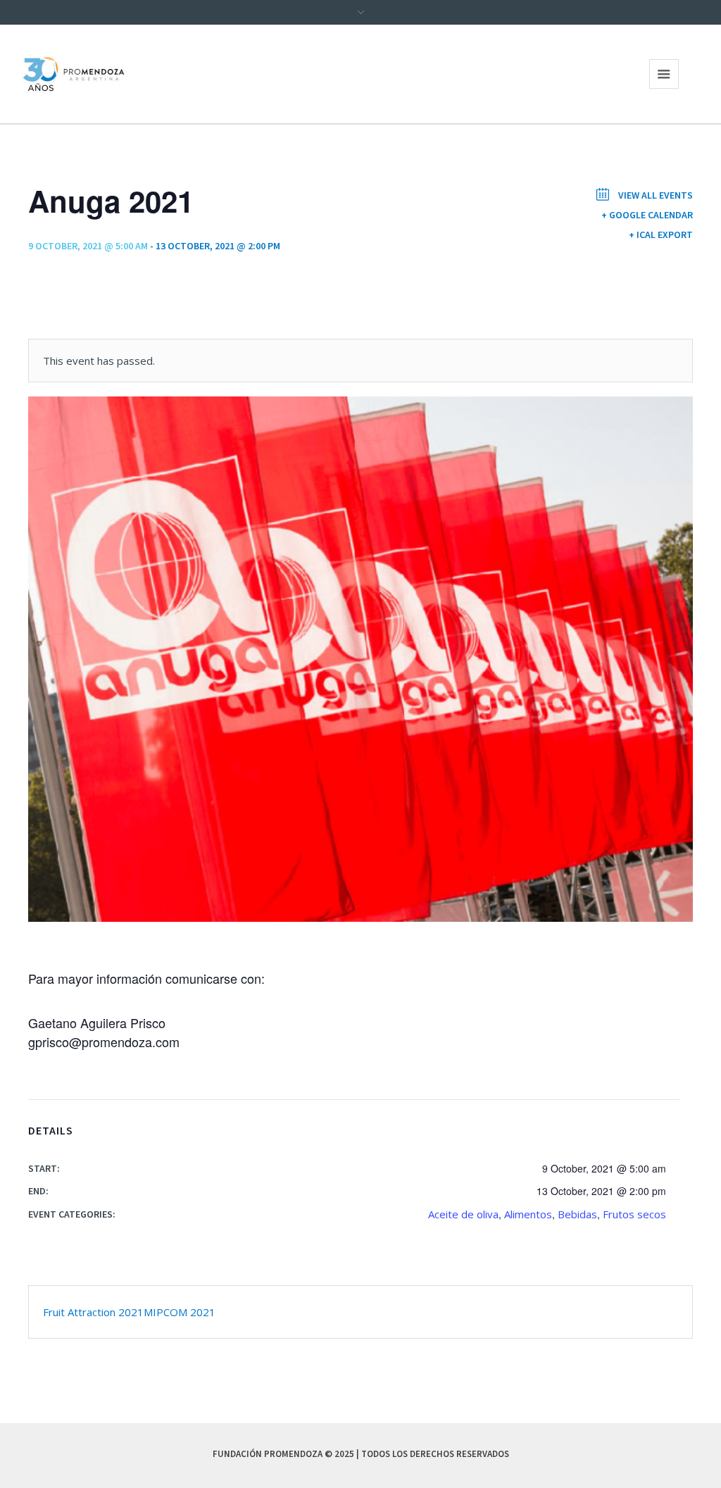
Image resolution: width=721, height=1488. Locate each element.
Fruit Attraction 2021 (93, 1312)
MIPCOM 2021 (179, 1312)
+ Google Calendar (647, 214)
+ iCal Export (661, 234)
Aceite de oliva (463, 1214)
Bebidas (577, 1214)
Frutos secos (634, 1214)
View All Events (654, 195)
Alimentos (528, 1214)
